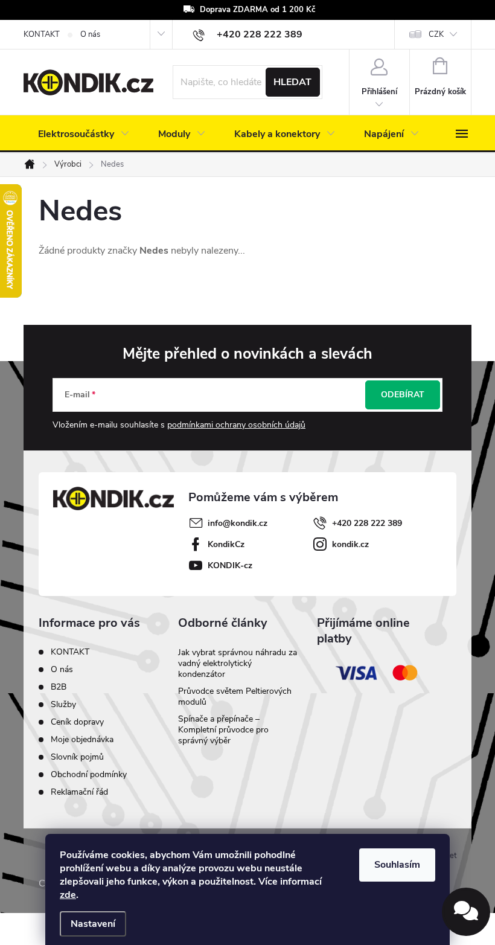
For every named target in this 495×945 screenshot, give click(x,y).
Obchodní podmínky (89, 774)
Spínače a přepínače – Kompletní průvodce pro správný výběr (223, 729)
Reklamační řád (79, 792)
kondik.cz (350, 544)
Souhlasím (397, 864)
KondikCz (226, 544)
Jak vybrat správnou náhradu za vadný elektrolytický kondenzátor (237, 663)
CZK (436, 34)
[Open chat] (466, 912)
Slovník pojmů (77, 757)
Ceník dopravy (77, 722)
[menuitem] (84, 134)
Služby (63, 704)
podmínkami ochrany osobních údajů (236, 425)
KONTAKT (42, 34)
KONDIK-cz (230, 565)
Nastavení (93, 924)
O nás (90, 34)
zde (68, 895)
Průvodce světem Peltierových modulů (235, 696)
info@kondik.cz (237, 523)
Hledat (292, 82)
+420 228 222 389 (367, 523)
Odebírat (402, 394)
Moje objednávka (82, 739)
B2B (58, 687)
